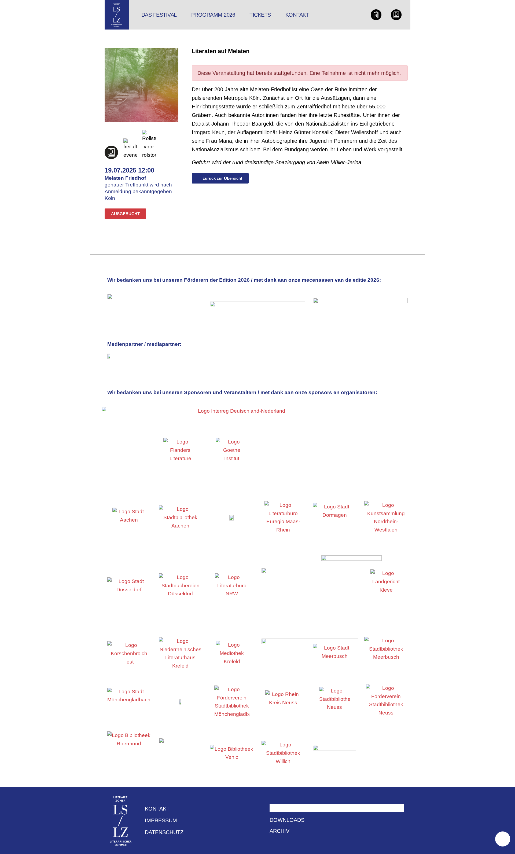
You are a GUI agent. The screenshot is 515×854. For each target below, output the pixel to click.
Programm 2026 (213, 14)
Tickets (260, 14)
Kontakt (297, 14)
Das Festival (159, 14)
